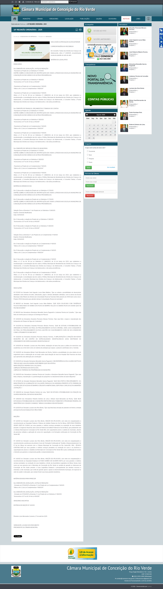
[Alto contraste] (19, 2)
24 (93, 135)
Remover (90, 195)
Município (26, 19)
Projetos (131, 33)
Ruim (90, 162)
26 (102, 135)
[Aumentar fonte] (16, 2)
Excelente (92, 151)
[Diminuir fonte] (12, 2)
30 (89, 138)
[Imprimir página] (80, 30)
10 (93, 128)
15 (115, 128)
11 (97, 128)
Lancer (149, 586)
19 (102, 131)
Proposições (133, 31)
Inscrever (90, 186)
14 (110, 128)
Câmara (40, 19)
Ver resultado (111, 167)
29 (115, 135)
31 (93, 138)
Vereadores (53, 19)
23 (89, 135)
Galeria (99, 19)
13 (106, 128)
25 (97, 135)
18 (97, 131)
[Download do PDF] (76, 30)
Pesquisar (73, 1)
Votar (88, 167)
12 (102, 128)
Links (138, 19)
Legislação (69, 19)
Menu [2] (37, 2)
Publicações (84, 19)
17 (93, 131)
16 (89, 131)
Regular (91, 158)
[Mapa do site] (23, 2)
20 (106, 131)
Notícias (126, 19)
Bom (90, 155)
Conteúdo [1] (29, 2)
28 (110, 135)
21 (110, 131)
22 (115, 131)
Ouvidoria (112, 19)
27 (106, 135)
